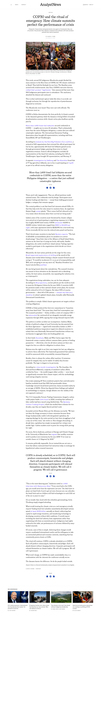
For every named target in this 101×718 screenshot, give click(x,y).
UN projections (41, 283)
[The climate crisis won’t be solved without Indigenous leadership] (61, 597)
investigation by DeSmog (43, 160)
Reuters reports (61, 234)
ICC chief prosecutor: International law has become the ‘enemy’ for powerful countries (17, 607)
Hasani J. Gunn (51, 36)
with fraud (44, 399)
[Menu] (11, 5)
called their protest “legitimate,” (39, 90)
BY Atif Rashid (11, 610)
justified (43, 265)
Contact (23, 4)
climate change (30, 568)
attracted (59, 222)
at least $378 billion (38, 511)
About (16, 4)
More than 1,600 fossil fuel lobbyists (40, 125)
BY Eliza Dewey (77, 610)
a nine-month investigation (45, 367)
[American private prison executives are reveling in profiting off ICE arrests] (83, 597)
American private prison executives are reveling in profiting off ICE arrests (82, 607)
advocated (33, 315)
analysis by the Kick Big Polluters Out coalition (53, 142)
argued (54, 434)
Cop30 (71, 163)
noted (38, 211)
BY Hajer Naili (33, 610)
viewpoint (38, 568)
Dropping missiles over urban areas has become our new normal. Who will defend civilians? (39, 607)
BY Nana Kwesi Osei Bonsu (58, 609)
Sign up (91, 4)
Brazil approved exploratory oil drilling (41, 255)
